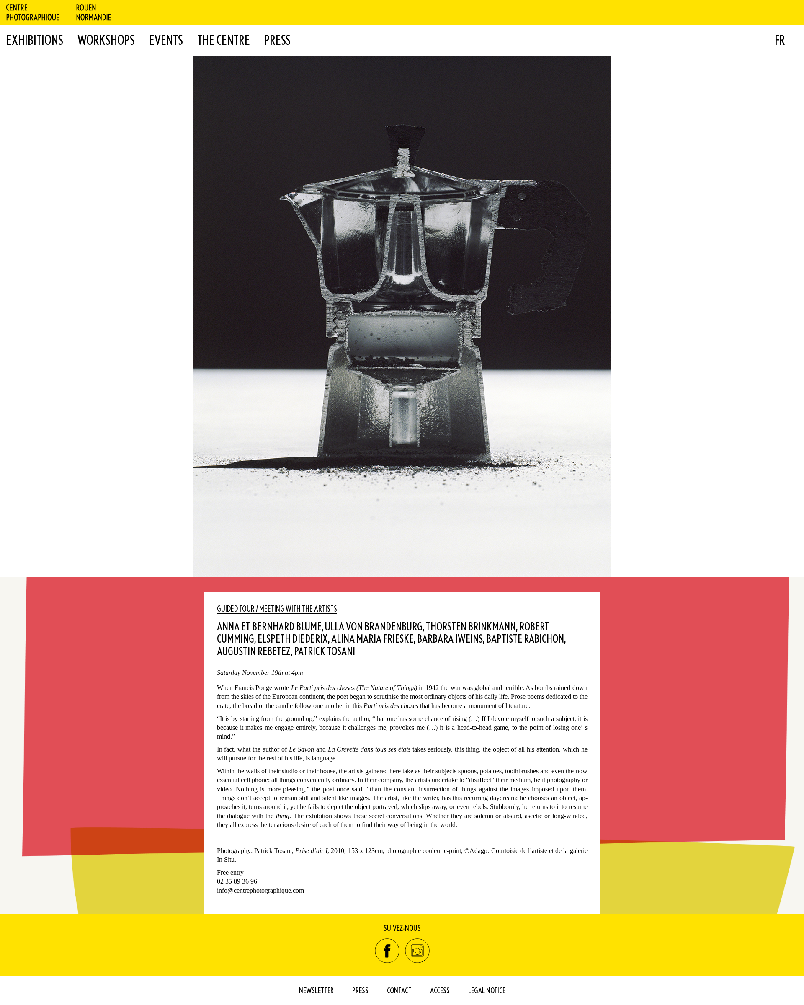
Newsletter (316, 990)
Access (440, 990)
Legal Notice (486, 990)
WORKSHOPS (106, 39)
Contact (399, 990)
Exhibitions (34, 39)
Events (166, 39)
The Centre (223, 39)
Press (277, 39)
